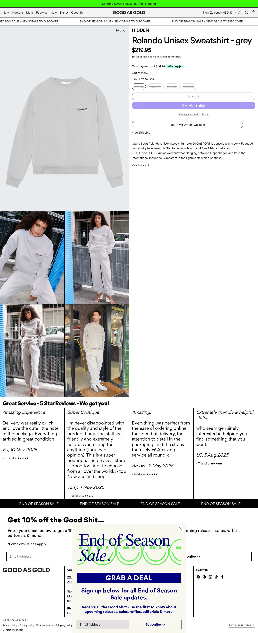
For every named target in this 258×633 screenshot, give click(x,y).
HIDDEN (140, 30)
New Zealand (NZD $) (218, 12)
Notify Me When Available (187, 124)
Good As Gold (19, 620)
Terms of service (45, 625)
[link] (129, 549)
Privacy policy (27, 625)
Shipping (151, 56)
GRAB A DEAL (129, 578)
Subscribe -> (190, 556)
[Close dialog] (181, 528)
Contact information (13, 629)
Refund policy (10, 625)
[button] (247, 13)
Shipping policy (64, 625)
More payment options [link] (193, 114)
